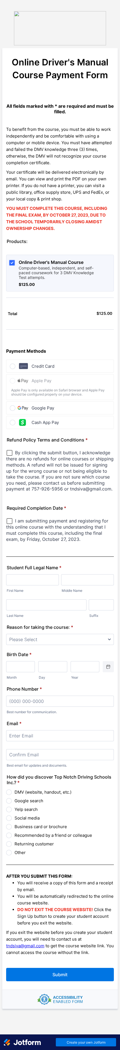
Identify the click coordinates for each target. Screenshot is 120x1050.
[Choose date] (108, 666)
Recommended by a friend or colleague (53, 835)
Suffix (93, 616)
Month (12, 677)
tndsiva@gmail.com (25, 945)
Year (74, 677)
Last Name (15, 616)
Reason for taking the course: (40, 627)
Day (42, 677)
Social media (27, 818)
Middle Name (72, 590)
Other (20, 852)
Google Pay (43, 408)
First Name (15, 590)
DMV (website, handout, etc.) (43, 792)
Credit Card (43, 366)
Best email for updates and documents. (37, 765)
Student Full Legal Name (34, 567)
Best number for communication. (32, 712)
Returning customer (34, 844)
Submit (60, 974)
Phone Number (24, 689)
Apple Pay (41, 380)
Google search (29, 800)
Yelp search (26, 809)
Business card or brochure (41, 826)
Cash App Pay (45, 422)
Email (14, 723)
